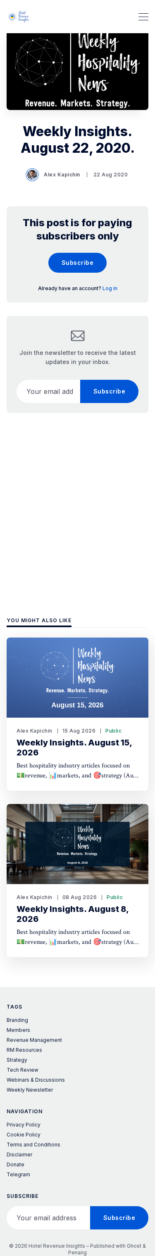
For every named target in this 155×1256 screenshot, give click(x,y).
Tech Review (22, 1070)
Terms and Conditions (33, 1144)
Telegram (18, 1174)
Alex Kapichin (62, 174)
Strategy (17, 1060)
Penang (77, 1252)
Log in (110, 288)
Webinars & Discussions (36, 1080)
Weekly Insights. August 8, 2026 (73, 914)
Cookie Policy (24, 1134)
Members (18, 1030)
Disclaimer (19, 1154)
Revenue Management (34, 1040)
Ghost (134, 1246)
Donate (15, 1164)
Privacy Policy (24, 1125)
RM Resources (24, 1050)
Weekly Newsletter (30, 1090)
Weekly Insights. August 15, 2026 (74, 748)
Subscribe (78, 262)
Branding (17, 1020)
